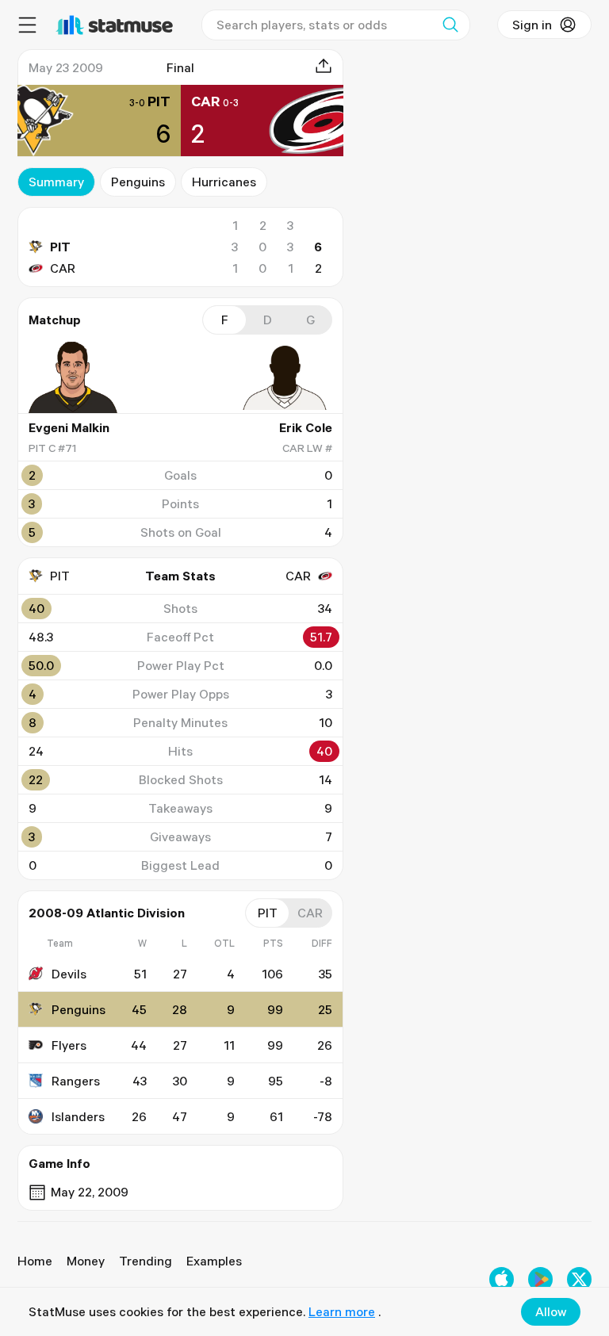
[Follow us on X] (579, 1279)
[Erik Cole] (284, 377)
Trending (145, 1260)
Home (34, 1260)
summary (56, 181)
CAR (62, 268)
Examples (214, 1260)
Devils (69, 973)
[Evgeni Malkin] (76, 377)
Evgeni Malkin (69, 427)
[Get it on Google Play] (540, 1279)
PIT (60, 246)
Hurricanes (224, 181)
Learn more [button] (341, 1311)
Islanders (78, 1116)
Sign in (532, 24)
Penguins (138, 181)
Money (86, 1260)
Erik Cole (305, 427)
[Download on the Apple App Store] (501, 1279)
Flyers (69, 1045)
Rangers (76, 1080)
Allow (550, 1311)
